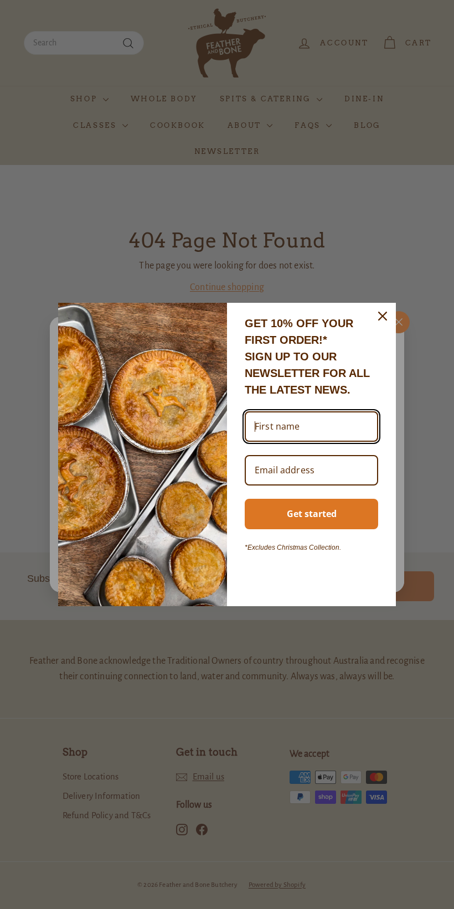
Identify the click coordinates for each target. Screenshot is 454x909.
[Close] (382, 316)
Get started (312, 514)
